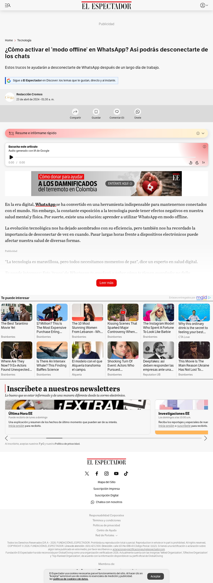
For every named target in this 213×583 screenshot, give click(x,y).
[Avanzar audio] (197, 163)
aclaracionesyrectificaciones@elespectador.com (139, 549)
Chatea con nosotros (109, 502)
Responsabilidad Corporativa (106, 515)
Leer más (106, 283)
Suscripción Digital (106, 495)
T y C (41, 443)
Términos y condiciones (107, 520)
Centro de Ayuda (106, 530)
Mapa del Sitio (106, 482)
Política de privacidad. (67, 443)
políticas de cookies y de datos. (70, 579)
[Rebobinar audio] (190, 163)
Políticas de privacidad (106, 525)
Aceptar (156, 576)
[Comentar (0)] (117, 112)
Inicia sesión (46, 426)
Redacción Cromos (29, 94)
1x (203, 162)
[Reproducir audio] (11, 157)
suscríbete (63, 426)
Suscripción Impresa (106, 489)
